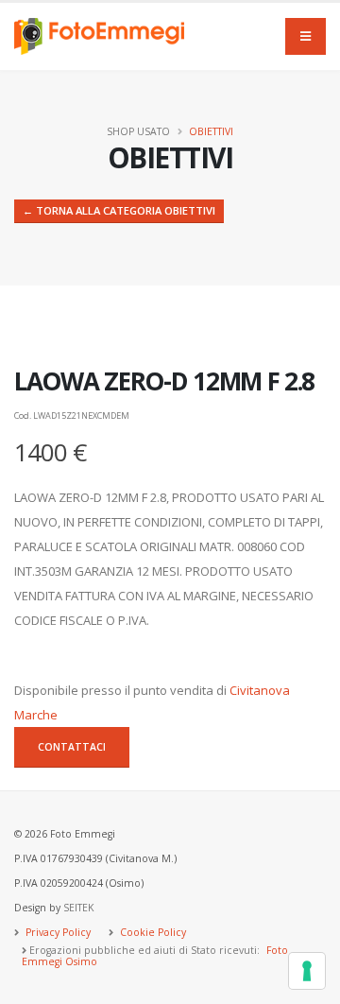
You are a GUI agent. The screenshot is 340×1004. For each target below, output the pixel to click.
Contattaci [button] (72, 746)
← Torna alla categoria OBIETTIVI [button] (119, 210)
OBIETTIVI (211, 131)
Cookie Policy (151, 932)
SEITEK (78, 907)
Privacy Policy (57, 932)
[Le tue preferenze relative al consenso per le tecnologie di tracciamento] (307, 971)
